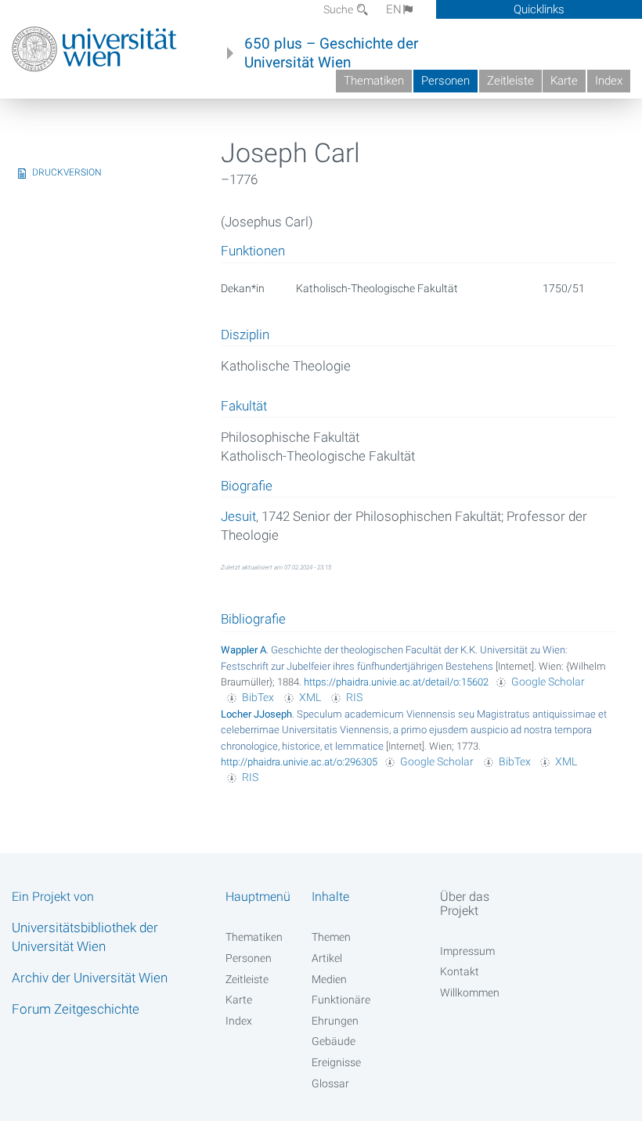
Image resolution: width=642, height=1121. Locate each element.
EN (394, 9)
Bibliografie (253, 619)
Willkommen (470, 992)
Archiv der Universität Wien (90, 977)
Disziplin (245, 335)
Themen (331, 937)
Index (608, 81)
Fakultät (244, 407)
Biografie (246, 486)
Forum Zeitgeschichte (75, 1009)
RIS (354, 697)
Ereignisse (336, 1062)
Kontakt (459, 971)
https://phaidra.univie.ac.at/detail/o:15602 (396, 682)
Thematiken (374, 81)
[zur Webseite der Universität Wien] (94, 49)
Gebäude (333, 1041)
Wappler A (243, 650)
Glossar (330, 1083)
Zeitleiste (510, 81)
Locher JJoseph (256, 714)
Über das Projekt (464, 903)
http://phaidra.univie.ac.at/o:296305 (299, 762)
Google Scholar (548, 681)
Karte (564, 81)
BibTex (258, 697)
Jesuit (238, 516)
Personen (445, 81)
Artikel (327, 958)
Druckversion (67, 172)
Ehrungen (335, 1020)
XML (310, 697)
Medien (329, 979)
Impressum (467, 951)
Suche (339, 9)
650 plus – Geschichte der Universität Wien (331, 53)
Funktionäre (341, 999)
